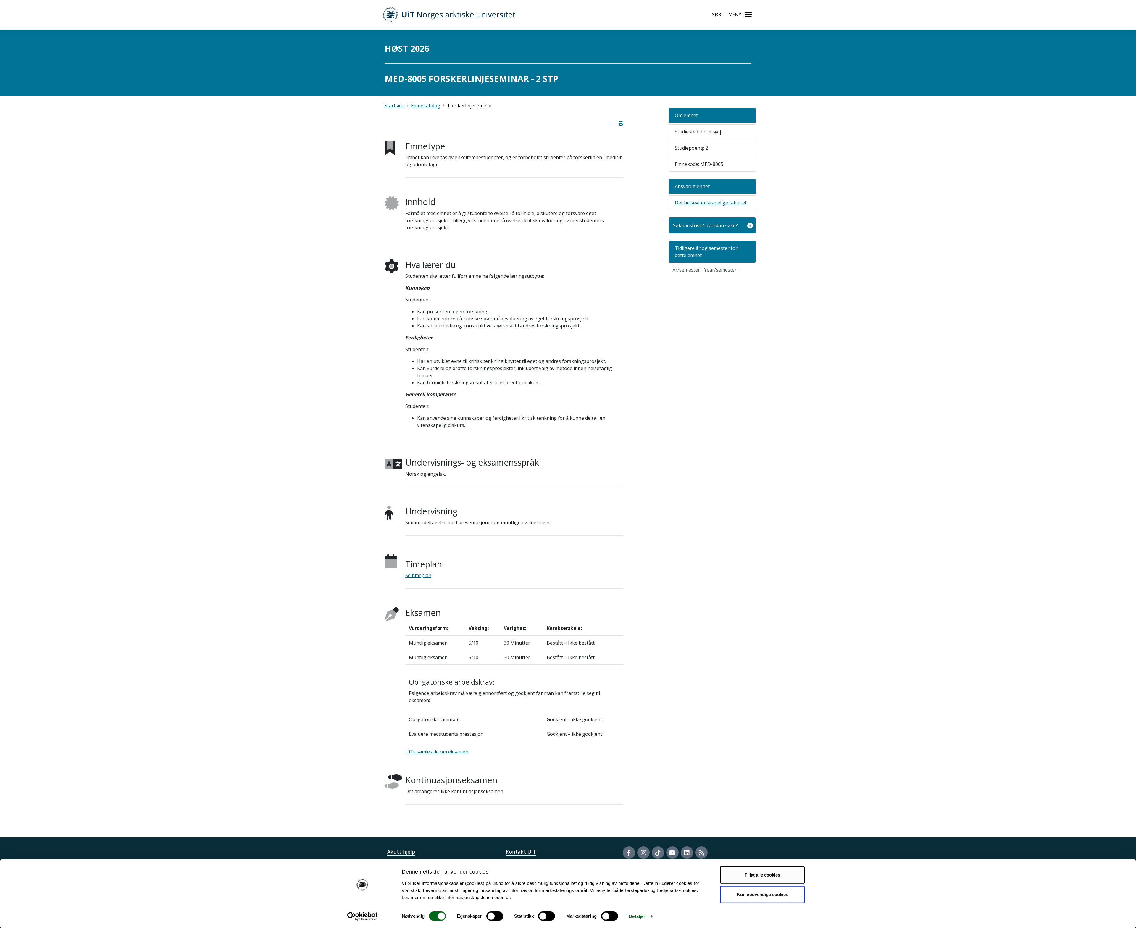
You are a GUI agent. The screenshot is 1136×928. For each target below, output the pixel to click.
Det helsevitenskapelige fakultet (711, 202)
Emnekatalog (425, 105)
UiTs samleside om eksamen (436, 751)
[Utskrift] (621, 123)
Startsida (394, 105)
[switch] (494, 916)
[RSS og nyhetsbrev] (701, 852)
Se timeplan (418, 575)
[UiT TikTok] (658, 852)
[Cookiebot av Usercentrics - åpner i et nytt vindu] (362, 916)
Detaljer (637, 916)
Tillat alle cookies (762, 874)
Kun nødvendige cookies (762, 894)
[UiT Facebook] (629, 852)
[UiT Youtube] (672, 852)
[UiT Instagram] (643, 852)
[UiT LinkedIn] (687, 852)
